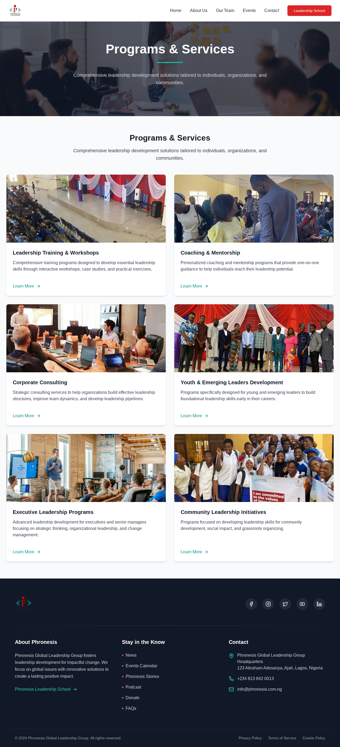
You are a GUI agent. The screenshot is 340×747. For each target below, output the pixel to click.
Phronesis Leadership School (43, 689)
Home (175, 10)
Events (249, 10)
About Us (198, 10)
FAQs (131, 708)
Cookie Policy (314, 738)
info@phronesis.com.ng (259, 689)
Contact (271, 10)
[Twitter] (285, 604)
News (131, 655)
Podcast (133, 687)
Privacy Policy (250, 738)
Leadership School (309, 11)
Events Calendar (141, 666)
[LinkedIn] (319, 604)
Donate (132, 697)
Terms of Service (282, 738)
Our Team (225, 10)
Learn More (23, 286)
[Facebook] (251, 604)
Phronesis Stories (142, 676)
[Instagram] (268, 604)
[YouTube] (302, 604)
